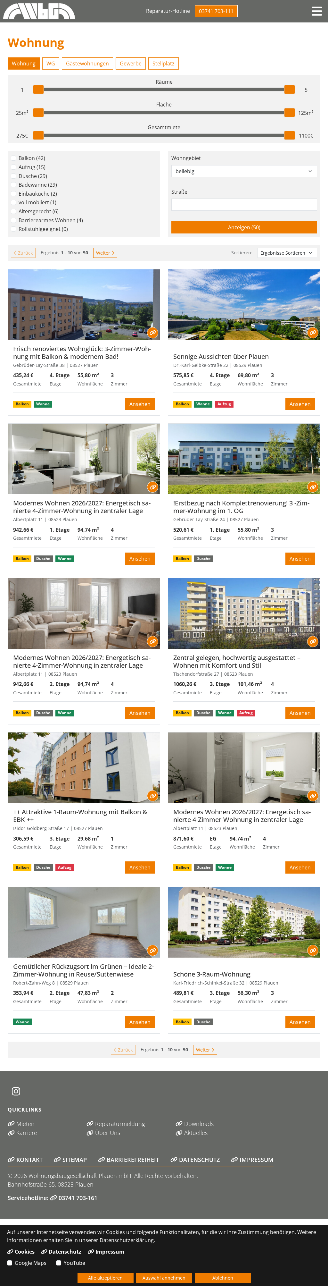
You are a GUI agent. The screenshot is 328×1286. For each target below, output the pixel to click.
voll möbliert (37, 202)
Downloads (198, 1124)
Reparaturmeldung (119, 1124)
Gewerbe (131, 63)
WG (50, 63)
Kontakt (29, 1159)
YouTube (74, 1262)
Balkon (32, 158)
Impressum (256, 1159)
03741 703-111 (216, 11)
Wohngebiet (186, 158)
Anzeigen (255, 227)
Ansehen (140, 404)
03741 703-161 (77, 1198)
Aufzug (32, 167)
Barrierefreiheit (132, 1159)
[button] (317, 11)
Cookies (24, 1251)
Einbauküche (38, 193)
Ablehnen (222, 1278)
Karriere (26, 1133)
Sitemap (74, 1159)
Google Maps (30, 1262)
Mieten (25, 1124)
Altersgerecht (39, 211)
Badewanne (38, 184)
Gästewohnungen (87, 63)
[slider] (38, 89)
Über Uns (107, 1133)
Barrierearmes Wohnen (51, 220)
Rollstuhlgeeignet (43, 229)
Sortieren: (241, 253)
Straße (179, 191)
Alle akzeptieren (105, 1278)
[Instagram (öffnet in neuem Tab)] (16, 1091)
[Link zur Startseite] (39, 11)
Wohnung (24, 63)
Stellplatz (163, 63)
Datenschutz (198, 1159)
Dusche (33, 176)
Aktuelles (195, 1133)
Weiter (103, 253)
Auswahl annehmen (164, 1278)
